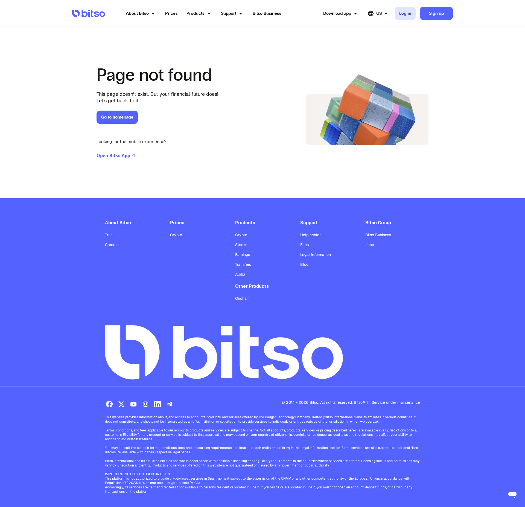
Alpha (240, 274)
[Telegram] (169, 404)
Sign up (436, 13)
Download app (337, 13)
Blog (304, 264)
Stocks (241, 244)
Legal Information (315, 254)
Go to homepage (117, 117)
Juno (369, 244)
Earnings (242, 254)
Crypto (176, 234)
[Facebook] (109, 404)
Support (228, 13)
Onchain (242, 298)
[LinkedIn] (157, 404)
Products (195, 13)
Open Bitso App (113, 155)
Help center (310, 234)
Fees (304, 244)
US (379, 13)
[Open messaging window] (512, 494)
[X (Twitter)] (121, 404)
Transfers (243, 264)
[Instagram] (145, 404)
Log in (405, 13)
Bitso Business (267, 13)
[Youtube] (133, 404)
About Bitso (137, 13)
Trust (109, 234)
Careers (111, 244)
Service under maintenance (396, 402)
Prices (171, 13)
